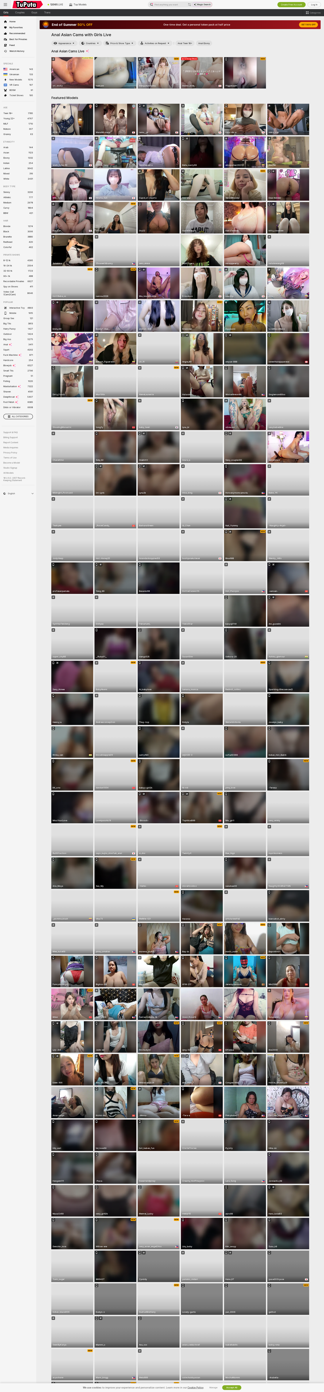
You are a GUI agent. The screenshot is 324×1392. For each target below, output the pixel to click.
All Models (8, 473)
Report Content (10, 442)
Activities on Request (155, 43)
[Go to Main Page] (28, 4)
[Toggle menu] (5, 4)
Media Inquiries (10, 447)
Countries (91, 43)
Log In (314, 4)
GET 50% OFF (308, 24)
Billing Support (10, 437)
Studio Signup (10, 468)
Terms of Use (10, 458)
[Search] (189, 4)
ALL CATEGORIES (20, 416)
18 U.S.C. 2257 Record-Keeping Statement (14, 479)
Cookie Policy (195, 1387)
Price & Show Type (120, 43)
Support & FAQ (10, 432)
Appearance (64, 43)
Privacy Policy (10, 453)
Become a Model (11, 463)
